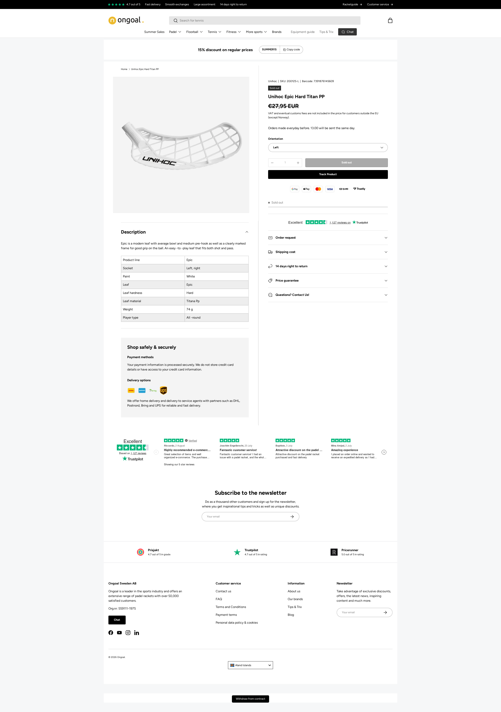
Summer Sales (154, 32)
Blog (291, 615)
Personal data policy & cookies (237, 622)
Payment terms (226, 615)
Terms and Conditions (231, 607)
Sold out (347, 162)
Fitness (231, 32)
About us (294, 591)
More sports (254, 32)
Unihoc (272, 81)
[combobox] (264, 20)
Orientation (275, 138)
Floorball (192, 32)
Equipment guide (303, 32)
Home (124, 69)
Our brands (295, 599)
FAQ (219, 599)
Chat (117, 619)
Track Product (328, 174)
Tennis (212, 32)
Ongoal (121, 657)
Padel (173, 32)
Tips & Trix (326, 32)
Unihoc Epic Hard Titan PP (145, 69)
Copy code (293, 49)
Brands (276, 32)
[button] (390, 20)
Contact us (223, 591)
